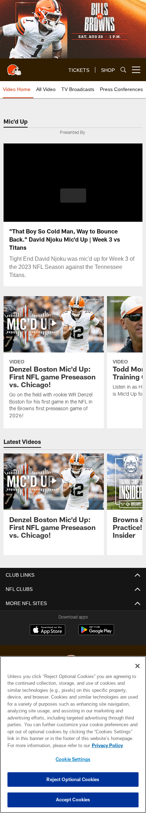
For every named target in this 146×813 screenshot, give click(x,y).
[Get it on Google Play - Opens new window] (96, 633)
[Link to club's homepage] (14, 67)
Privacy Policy (46, 745)
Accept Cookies (73, 799)
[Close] (137, 666)
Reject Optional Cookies (72, 779)
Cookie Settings (73, 759)
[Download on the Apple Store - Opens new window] (47, 631)
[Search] (123, 70)
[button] (73, 200)
